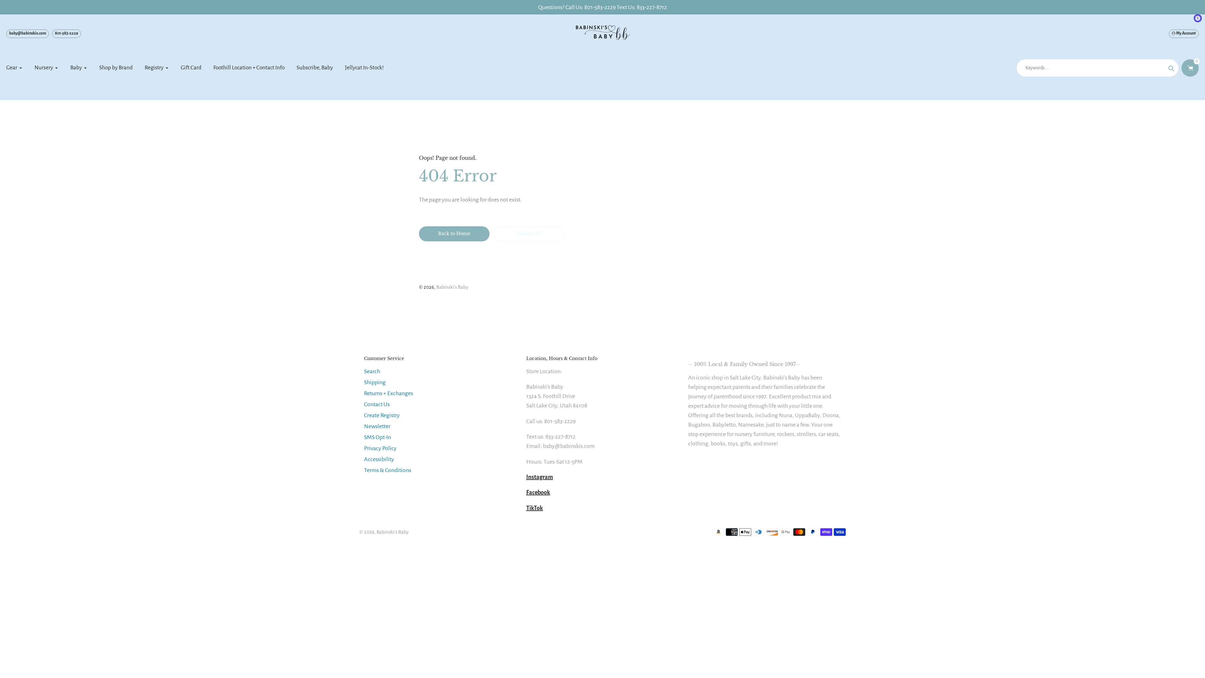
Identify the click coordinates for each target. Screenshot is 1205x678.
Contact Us (377, 404)
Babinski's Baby (452, 287)
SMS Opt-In (377, 437)
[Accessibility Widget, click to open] (1198, 18)
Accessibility (379, 459)
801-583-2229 (66, 33)
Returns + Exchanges (388, 393)
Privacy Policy (380, 448)
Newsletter (377, 426)
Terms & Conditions (387, 470)
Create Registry (382, 415)
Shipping (375, 382)
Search (372, 371)
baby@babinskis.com (27, 33)
